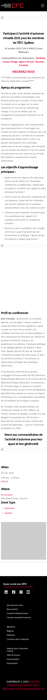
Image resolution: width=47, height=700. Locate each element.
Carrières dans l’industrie (18, 639)
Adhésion (11, 635)
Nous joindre (12, 609)
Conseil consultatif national (19, 617)
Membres (11, 627)
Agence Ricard (26, 61)
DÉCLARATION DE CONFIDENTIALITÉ (23, 689)
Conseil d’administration (17, 613)
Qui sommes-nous (15, 605)
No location (7, 495)
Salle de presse (13, 655)
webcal (4, 481)
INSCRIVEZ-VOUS (23, 72)
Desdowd (40, 58)
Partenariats (12, 663)
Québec (9, 513)
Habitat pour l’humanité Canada (17, 649)
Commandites (13, 659)
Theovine (39, 61)
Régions (10, 631)
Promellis (23, 65)
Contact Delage (10, 61)
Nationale (9, 508)
